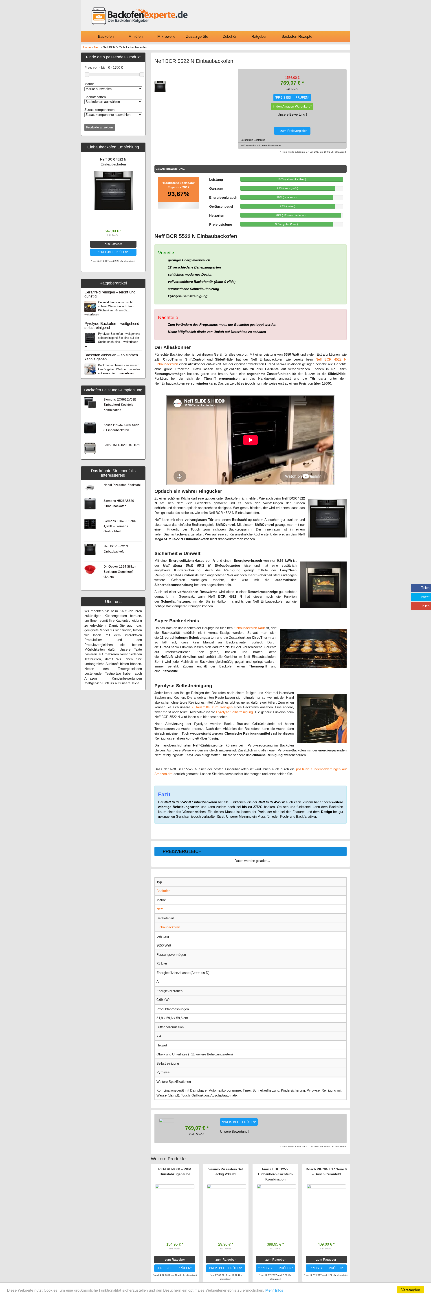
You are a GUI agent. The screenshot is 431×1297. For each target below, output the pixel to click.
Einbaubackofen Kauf (249, 628)
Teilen (425, 588)
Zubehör (230, 36)
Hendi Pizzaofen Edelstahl (122, 485)
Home (87, 47)
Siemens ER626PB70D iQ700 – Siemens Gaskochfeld (119, 526)
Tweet (425, 597)
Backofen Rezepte (296, 36)
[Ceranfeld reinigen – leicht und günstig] (90, 306)
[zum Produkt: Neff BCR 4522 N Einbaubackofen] (113, 190)
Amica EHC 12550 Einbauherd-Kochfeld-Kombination (275, 1174)
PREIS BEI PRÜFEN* (174, 1268)
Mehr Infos (274, 1290)
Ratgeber (259, 36)
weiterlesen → (93, 314)
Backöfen (106, 36)
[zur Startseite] (139, 17)
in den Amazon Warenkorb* (292, 106)
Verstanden (410, 1290)
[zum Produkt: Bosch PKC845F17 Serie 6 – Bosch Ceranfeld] (326, 1204)
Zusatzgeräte (197, 36)
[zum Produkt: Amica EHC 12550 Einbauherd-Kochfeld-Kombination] (276, 1204)
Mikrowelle (165, 36)
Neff (96, 47)
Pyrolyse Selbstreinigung (234, 712)
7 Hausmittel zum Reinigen (211, 707)
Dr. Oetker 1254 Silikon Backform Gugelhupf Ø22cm (119, 572)
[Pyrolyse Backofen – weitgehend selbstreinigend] (90, 337)
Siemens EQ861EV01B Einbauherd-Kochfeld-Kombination (119, 405)
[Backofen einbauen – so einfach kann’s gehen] (90, 369)
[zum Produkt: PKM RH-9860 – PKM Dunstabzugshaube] (175, 1204)
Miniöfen (135, 36)
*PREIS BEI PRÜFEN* (113, 252)
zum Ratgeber (113, 244)
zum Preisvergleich (293, 130)
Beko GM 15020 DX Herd (121, 445)
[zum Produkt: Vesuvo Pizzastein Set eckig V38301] (226, 1204)
